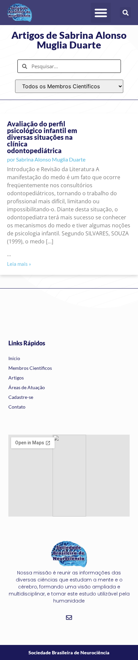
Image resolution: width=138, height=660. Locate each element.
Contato (16, 407)
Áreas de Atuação (26, 387)
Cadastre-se (20, 397)
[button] (101, 13)
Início (14, 358)
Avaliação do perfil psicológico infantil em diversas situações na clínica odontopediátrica (42, 137)
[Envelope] (69, 618)
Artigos (16, 377)
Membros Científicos (30, 368)
